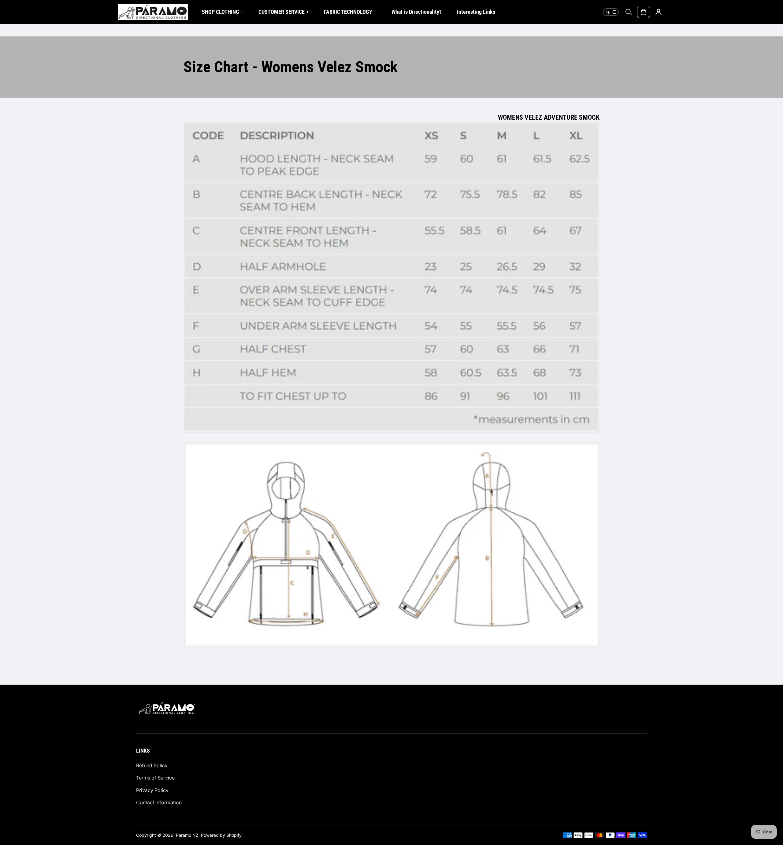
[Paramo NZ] (153, 12)
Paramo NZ (187, 835)
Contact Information (159, 802)
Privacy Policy (152, 790)
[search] (628, 12)
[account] (658, 12)
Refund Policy (152, 765)
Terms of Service (155, 778)
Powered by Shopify (221, 835)
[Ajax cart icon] (643, 12)
